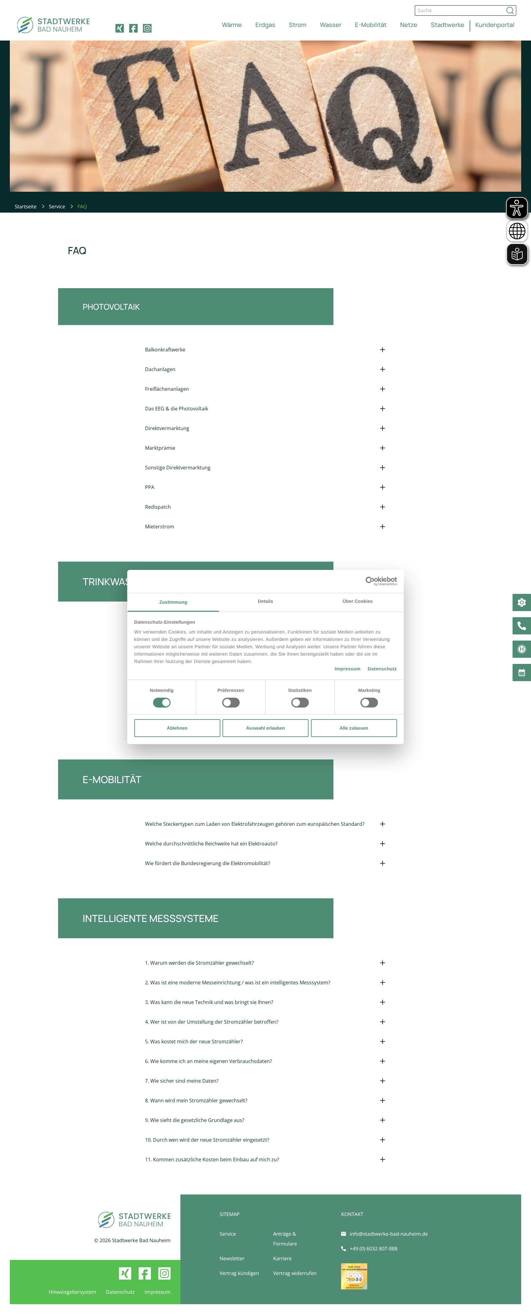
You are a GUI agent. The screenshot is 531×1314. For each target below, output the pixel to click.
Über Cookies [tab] (358, 601)
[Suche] (510, 10)
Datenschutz (382, 668)
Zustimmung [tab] (173, 602)
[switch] (231, 703)
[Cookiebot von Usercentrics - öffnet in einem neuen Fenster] (370, 581)
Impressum (348, 668)
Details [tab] (265, 601)
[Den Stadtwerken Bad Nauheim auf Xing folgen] (119, 28)
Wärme (232, 25)
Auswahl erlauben (265, 728)
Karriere (282, 1258)
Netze (408, 25)
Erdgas (265, 25)
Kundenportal (494, 25)
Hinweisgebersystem (72, 1292)
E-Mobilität (371, 25)
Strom (297, 25)
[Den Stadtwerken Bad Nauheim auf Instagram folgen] (147, 28)
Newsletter (232, 1258)
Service (57, 206)
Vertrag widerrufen (295, 1273)
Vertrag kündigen (239, 1273)
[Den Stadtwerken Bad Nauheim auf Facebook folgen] (133, 28)
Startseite (26, 206)
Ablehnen (177, 728)
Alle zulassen (354, 728)
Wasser (330, 25)
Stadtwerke (447, 25)
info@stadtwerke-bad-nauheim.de (389, 1233)
